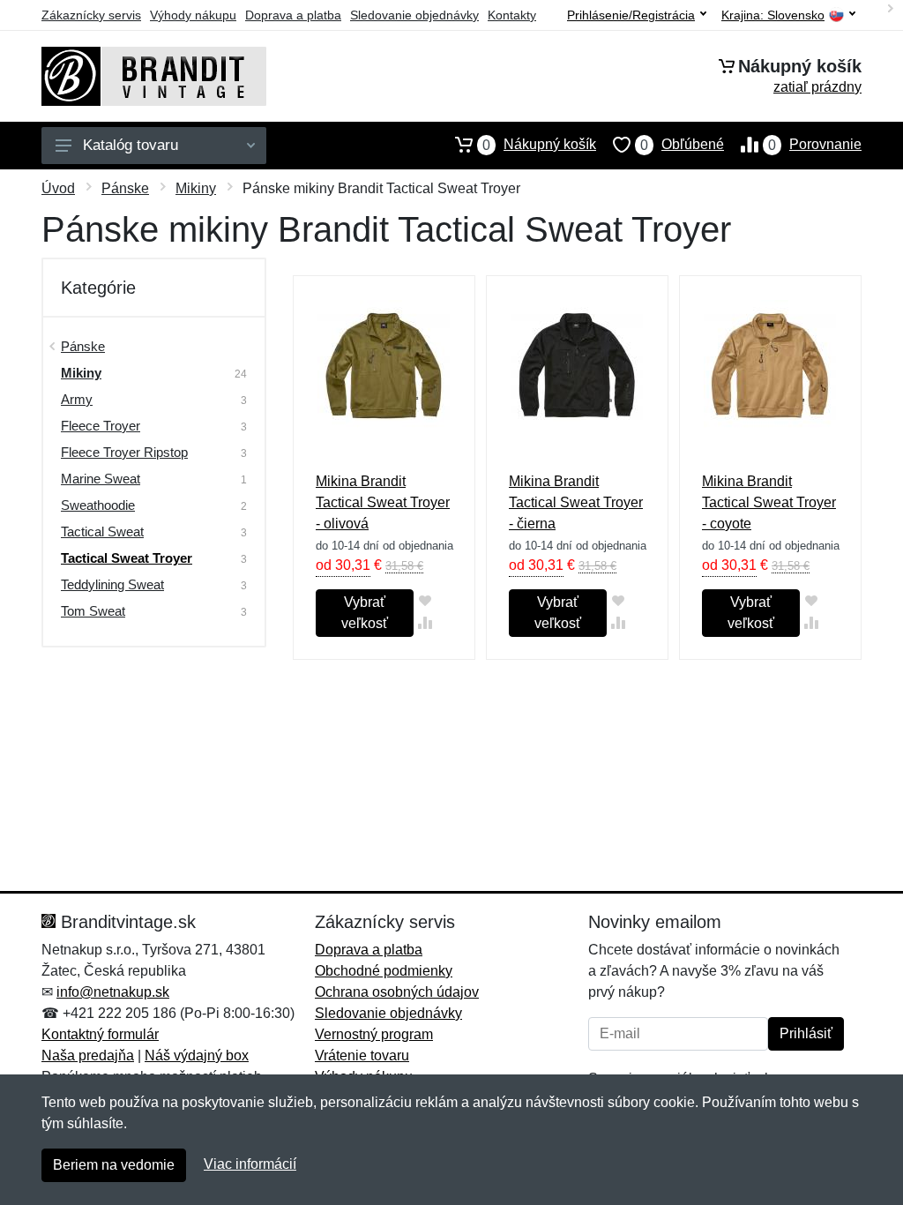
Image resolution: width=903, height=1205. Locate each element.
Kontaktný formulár (100, 1034)
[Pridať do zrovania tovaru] (425, 622)
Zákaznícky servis (91, 15)
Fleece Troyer (100, 425)
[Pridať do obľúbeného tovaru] (425, 600)
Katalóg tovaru (130, 145)
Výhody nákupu (193, 15)
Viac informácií (250, 1163)
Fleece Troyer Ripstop (124, 452)
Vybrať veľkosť (364, 613)
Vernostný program (374, 1034)
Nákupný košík (539, 145)
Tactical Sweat (102, 531)
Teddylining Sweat (112, 584)
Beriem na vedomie (114, 1164)
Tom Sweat (93, 610)
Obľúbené (682, 145)
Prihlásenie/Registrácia (631, 15)
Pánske (125, 188)
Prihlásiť (806, 1033)
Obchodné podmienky (383, 970)
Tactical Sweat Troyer (126, 557)
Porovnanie (815, 145)
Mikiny (195, 188)
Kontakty (512, 15)
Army (77, 399)
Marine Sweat (100, 478)
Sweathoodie (98, 505)
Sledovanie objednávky (414, 15)
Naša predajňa (87, 1055)
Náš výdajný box (197, 1055)
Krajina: (773, 15)
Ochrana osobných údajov (397, 991)
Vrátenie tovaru (362, 1055)
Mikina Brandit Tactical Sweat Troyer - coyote (769, 502)
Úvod (58, 188)
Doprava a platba (293, 15)
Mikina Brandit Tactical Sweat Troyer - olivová (383, 502)
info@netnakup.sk (112, 991)
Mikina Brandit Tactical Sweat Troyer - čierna (576, 502)
